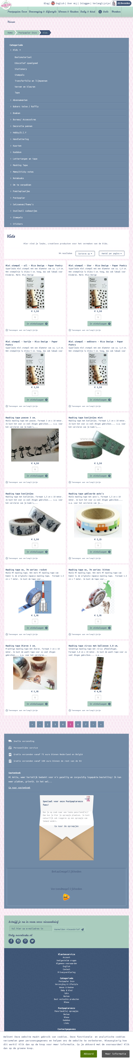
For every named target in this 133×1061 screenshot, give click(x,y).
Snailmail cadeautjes (25, 211)
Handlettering (21, 139)
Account (66, 957)
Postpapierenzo (66, 1008)
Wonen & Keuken (68, 11)
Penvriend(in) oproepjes (66, 1011)
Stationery (21, 69)
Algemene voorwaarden (66, 963)
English (66, 966)
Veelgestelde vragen (66, 960)
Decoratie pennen (22, 126)
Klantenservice (66, 954)
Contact (66, 969)
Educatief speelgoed (26, 63)
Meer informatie (115, 1053)
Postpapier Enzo (17, 11)
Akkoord (89, 1053)
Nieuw (11, 21)
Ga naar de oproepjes (66, 826)
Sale (105, 11)
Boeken (16, 113)
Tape (17, 92)
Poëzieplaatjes (21, 191)
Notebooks (18, 178)
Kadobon (17, 152)
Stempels (19, 75)
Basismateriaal (23, 57)
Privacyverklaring (66, 972)
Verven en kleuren (25, 86)
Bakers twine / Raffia (25, 106)
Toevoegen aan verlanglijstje (23, 330)
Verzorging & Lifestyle (42, 11)
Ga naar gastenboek (19, 787)
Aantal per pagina (111, 253)
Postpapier (19, 198)
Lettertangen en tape (25, 158)
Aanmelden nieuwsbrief (67, 929)
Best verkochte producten (66, 999)
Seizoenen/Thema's (23, 204)
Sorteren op (84, 254)
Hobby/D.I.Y (19, 132)
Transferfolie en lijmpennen (31, 81)
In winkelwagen (35, 323)
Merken (116, 11)
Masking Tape (20, 165)
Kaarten (17, 145)
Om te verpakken (22, 185)
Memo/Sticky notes (23, 171)
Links (66, 1023)
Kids (16, 50)
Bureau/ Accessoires (24, 119)
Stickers (18, 224)
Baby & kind (87, 11)
